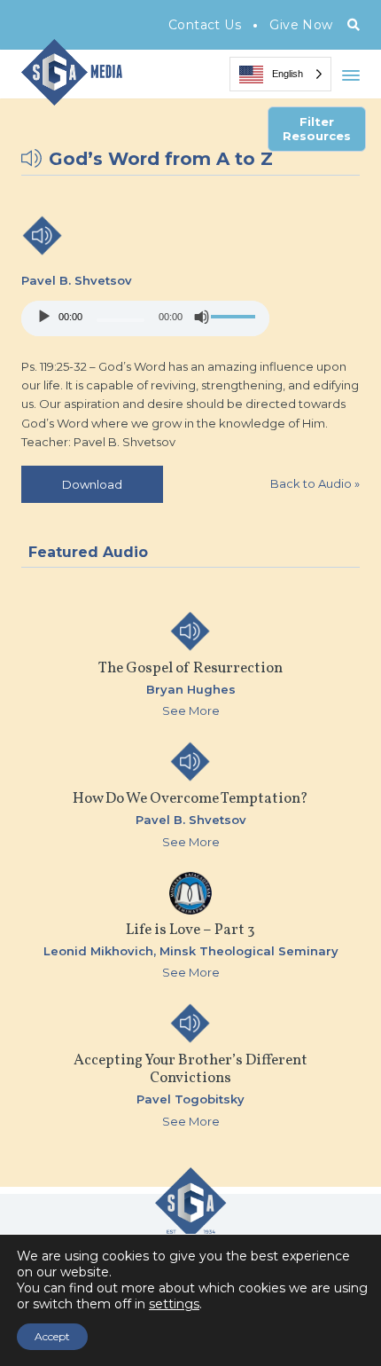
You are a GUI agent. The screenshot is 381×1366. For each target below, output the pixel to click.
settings (174, 1304)
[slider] (235, 317)
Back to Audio (315, 483)
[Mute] (202, 317)
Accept (52, 1336)
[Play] (44, 317)
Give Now (300, 25)
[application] (145, 318)
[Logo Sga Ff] (190, 1231)
